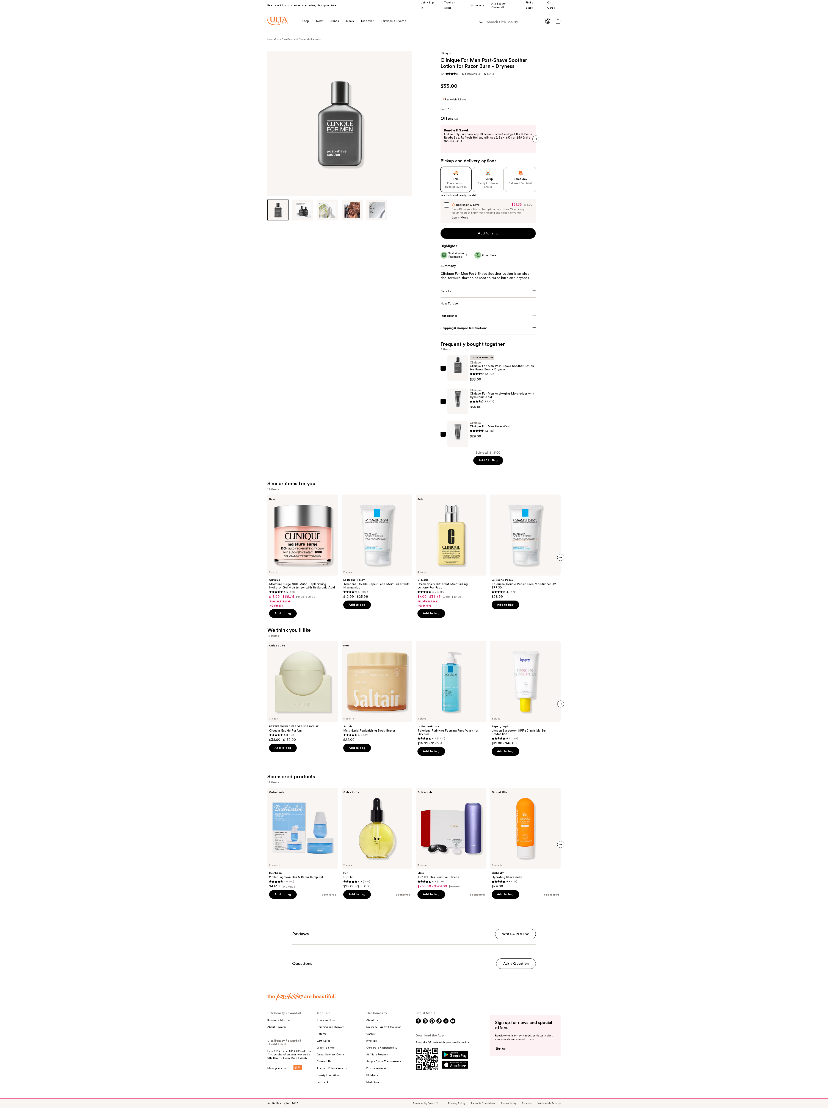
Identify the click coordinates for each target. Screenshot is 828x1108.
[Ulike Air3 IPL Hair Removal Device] (451, 838)
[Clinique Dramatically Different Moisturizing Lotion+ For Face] (451, 551)
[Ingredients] (488, 316)
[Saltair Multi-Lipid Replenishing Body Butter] (377, 691)
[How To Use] (488, 304)
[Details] (488, 291)
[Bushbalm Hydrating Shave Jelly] (525, 838)
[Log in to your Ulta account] (547, 21)
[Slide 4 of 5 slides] (352, 210)
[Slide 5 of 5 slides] (376, 210)
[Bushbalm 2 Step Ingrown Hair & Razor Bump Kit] (302, 838)
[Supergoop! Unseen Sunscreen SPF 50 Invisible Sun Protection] (525, 693)
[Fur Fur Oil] (377, 838)
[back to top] (815, 1095)
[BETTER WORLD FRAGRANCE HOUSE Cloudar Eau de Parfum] (302, 691)
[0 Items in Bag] (558, 21)
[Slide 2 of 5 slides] (302, 210)
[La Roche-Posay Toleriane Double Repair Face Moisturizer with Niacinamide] (377, 547)
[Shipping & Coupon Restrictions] (488, 328)
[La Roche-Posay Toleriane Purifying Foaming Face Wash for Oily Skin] (451, 693)
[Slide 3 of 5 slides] (327, 210)
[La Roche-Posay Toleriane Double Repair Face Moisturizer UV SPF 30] (525, 547)
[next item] (535, 139)
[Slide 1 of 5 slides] (278, 210)
